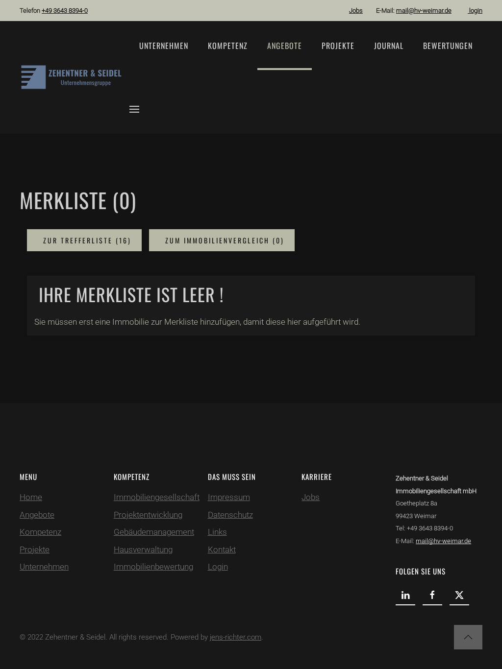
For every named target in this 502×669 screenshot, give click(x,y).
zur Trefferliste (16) (85, 240)
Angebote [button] (284, 45)
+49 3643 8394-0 (65, 10)
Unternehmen (163, 45)
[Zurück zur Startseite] (74, 77)
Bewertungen (448, 45)
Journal (388, 45)
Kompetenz (228, 45)
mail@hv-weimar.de (424, 10)
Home (31, 497)
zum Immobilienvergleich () (223, 240)
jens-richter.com (235, 637)
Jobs (356, 10)
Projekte (338, 45)
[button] (134, 109)
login (475, 10)
